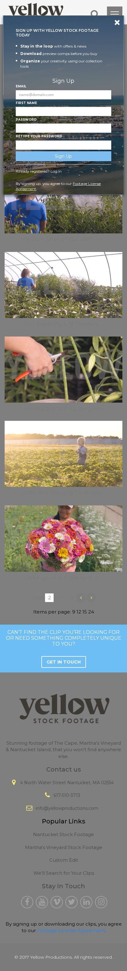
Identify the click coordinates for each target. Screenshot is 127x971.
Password (26, 120)
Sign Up (63, 156)
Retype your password (39, 136)
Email (21, 86)
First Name (26, 103)
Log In (56, 171)
